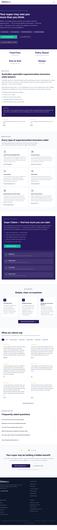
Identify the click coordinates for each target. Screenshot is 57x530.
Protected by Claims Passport (29, 522)
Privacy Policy (37, 520)
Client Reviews (3, 505)
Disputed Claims (33, 495)
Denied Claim (37, 339)
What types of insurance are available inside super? (14, 423)
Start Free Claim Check (7, 36)
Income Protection (13, 339)
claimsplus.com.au (34, 511)
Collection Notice (52, 520)
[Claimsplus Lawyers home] (6, 2)
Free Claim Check (4, 514)
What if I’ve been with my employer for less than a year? (15, 431)
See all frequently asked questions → (10, 440)
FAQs (1, 502)
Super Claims (21, 339)
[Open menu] (54, 2)
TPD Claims (32, 486)
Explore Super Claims (11, 246)
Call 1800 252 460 (25, 36)
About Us (2, 509)
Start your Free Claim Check (27, 321)
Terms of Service (44, 520)
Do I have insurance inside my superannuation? (13, 419)
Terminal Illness (30, 339)
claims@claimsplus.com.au (36, 509)
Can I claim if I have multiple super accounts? (12, 427)
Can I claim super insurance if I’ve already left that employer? (16, 435)
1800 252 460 (5, 491)
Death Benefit (45, 339)
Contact (2, 512)
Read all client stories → (28, 403)
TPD (6, 339)
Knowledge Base (4, 507)
